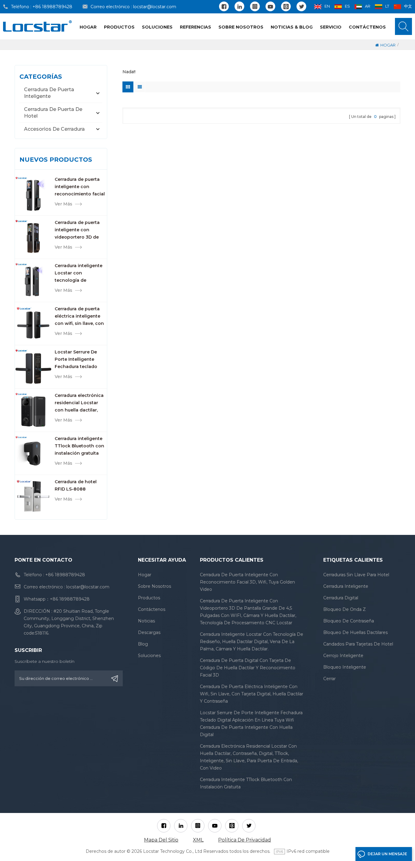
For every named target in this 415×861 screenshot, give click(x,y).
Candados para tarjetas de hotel (358, 644)
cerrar (329, 678)
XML (198, 840)
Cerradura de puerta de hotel (53, 112)
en (327, 6)
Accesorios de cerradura (54, 129)
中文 (408, 6)
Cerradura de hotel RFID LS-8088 (76, 485)
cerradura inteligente (345, 586)
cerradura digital (340, 598)
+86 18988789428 (52, 6)
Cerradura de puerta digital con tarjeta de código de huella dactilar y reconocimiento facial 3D (247, 668)
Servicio (330, 27)
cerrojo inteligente (343, 655)
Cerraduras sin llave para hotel (356, 574)
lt (387, 6)
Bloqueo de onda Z (344, 609)
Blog (143, 644)
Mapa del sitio (161, 840)
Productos (119, 27)
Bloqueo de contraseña (348, 621)
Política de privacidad (244, 840)
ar (367, 6)
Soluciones (157, 27)
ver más (63, 204)
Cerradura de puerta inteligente (49, 93)
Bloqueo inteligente (344, 667)
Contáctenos (367, 27)
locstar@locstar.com (154, 6)
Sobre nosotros (240, 27)
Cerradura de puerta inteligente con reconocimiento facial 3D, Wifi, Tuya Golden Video (80, 187)
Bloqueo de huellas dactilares (355, 632)
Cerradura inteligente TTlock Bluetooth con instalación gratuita (79, 446)
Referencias (195, 27)
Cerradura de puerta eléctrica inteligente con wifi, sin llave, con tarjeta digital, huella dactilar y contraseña (79, 316)
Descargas (149, 632)
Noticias (146, 621)
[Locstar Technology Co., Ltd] (37, 26)
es (347, 6)
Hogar (88, 27)
